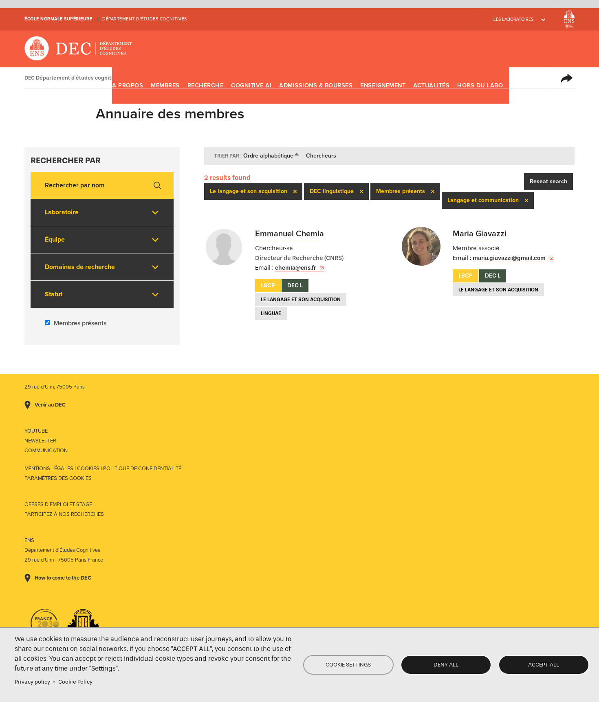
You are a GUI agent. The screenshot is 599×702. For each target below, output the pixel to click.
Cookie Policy (75, 681)
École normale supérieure (58, 19)
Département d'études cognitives (144, 19)
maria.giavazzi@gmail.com (509, 258)
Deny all (446, 664)
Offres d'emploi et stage (58, 504)
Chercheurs (321, 155)
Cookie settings (348, 664)
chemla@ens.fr (295, 267)
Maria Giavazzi (480, 234)
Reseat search (548, 181)
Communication (46, 450)
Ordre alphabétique (271, 155)
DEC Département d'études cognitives (78, 49)
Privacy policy (32, 681)
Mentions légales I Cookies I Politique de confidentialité (102, 468)
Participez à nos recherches (64, 514)
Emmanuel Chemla (289, 234)
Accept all (543, 664)
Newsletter (40, 441)
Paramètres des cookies (58, 478)
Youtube (36, 431)
